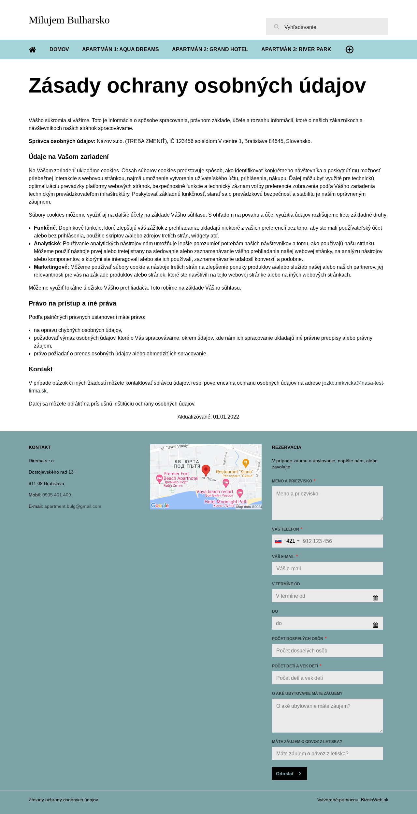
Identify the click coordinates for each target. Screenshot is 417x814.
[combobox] (286, 541)
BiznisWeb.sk (374, 799)
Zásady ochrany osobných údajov (63, 799)
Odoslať (285, 773)
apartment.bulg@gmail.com (72, 506)
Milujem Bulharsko (69, 20)
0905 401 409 (56, 494)
